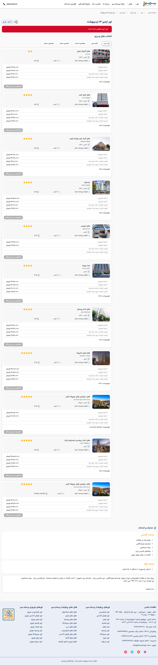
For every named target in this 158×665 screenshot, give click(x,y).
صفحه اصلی (152, 13)
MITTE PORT (86, 269)
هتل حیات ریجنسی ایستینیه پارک (77, 440)
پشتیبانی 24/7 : (136, 631)
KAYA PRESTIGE (85, 312)
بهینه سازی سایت (80, 661)
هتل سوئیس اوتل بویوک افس (78, 396)
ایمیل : (144, 645)
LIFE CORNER (86, 98)
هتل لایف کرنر (84, 95)
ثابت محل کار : (145, 627)
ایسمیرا (87, 182)
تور (142, 13)
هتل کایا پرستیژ (83, 309)
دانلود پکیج (7, 22)
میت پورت (86, 265)
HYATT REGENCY (85, 443)
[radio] (99, 42)
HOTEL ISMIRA (86, 185)
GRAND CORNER (85, 142)
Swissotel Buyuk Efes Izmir (82, 400)
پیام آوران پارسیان (67, 661)
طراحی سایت (92, 661)
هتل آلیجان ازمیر (83, 51)
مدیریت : (139, 640)
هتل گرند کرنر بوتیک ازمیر (80, 138)
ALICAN (87, 54)
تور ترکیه (133, 13)
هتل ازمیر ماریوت (83, 353)
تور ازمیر (122, 13)
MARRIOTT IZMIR (85, 356)
